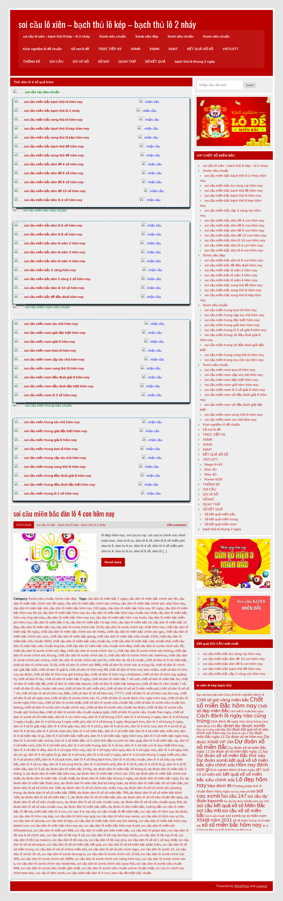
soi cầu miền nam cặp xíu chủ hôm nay (233, 375)
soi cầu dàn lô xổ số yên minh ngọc (113, 849)
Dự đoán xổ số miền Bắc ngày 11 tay (239, 751)
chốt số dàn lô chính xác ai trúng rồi (128, 665)
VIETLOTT (230, 49)
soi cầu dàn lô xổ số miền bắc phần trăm (132, 844)
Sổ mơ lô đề (80, 49)
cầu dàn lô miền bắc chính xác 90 (153, 599)
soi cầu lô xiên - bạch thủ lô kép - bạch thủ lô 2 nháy (71, 525)
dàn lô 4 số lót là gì (171, 726)
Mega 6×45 (213, 464)
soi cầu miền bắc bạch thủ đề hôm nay (54, 146)
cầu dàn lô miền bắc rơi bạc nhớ (93, 622)
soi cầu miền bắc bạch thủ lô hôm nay (232, 195)
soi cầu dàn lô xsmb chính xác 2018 (113, 854)
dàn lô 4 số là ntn (116, 726)
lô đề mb (26, 811)
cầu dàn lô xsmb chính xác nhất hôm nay (134, 627)
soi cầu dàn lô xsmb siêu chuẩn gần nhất (50, 868)
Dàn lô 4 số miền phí (51, 745)
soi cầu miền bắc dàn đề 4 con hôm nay (234, 220)
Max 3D (210, 469)
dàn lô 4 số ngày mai (141, 750)
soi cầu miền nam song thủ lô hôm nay (54, 368)
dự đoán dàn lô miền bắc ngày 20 (159, 778)
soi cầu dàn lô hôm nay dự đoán (163, 811)
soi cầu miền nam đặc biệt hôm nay (231, 380)
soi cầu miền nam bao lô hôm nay (50, 350)
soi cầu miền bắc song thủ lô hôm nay (53, 119)
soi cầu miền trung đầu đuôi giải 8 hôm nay (57, 475)
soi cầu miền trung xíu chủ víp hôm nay (234, 360)
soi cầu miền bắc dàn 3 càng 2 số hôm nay (57, 279)
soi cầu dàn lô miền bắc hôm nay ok (56, 826)
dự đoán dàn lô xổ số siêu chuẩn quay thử (151, 802)
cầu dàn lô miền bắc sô (135, 622)
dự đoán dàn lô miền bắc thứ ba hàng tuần (92, 783)
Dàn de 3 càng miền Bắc (211, 729)
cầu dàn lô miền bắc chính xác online (92, 603)
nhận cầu (152, 102)
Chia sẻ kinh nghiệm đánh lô (243, 695)
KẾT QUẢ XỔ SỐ (200, 49)
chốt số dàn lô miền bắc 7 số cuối (115, 679)
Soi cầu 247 (234, 796)
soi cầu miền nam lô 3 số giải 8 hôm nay (234, 390)
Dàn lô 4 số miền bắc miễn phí (67, 736)
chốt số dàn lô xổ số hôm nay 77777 (97, 693)
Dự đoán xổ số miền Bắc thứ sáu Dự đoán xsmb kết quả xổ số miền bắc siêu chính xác (232, 759)
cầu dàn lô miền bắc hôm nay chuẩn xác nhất (124, 613)
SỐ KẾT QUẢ (155, 61)
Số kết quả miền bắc (219, 514)
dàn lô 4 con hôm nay (71, 717)
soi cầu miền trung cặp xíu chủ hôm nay (234, 315)
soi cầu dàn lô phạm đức (149, 830)
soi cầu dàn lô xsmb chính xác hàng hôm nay (107, 859)
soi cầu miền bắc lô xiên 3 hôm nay (231, 275)
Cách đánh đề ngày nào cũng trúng (235, 721)
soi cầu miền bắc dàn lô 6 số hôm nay (53, 225)
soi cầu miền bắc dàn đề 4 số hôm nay (54, 164)
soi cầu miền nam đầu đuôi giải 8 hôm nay (57, 377)
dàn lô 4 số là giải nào (63, 726)
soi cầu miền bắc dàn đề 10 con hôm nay (235, 235)
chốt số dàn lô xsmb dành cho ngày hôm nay (133, 698)
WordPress (241, 886)
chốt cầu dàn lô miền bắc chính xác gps (135, 632)
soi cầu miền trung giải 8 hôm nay (50, 440)
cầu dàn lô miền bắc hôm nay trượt (121, 617)
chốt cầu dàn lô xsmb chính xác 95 (158, 646)
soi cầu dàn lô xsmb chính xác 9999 (47, 859)
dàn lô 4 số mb (24, 731)
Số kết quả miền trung (221, 519)
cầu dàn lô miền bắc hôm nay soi (70, 617)
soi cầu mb (209, 810)
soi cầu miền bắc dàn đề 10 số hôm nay (55, 191)
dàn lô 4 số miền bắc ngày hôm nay (116, 736)
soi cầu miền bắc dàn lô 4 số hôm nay (53, 200)
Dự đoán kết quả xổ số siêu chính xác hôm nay (232, 731)
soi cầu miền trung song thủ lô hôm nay (55, 467)
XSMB (135, 49)
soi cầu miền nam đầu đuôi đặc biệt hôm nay (59, 386)
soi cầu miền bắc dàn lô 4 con (88, 873)
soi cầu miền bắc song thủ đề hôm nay (54, 155)
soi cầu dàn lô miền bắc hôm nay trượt (112, 826)
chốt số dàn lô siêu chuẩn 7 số (163, 684)
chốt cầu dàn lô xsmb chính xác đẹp (39, 651)
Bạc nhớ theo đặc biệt (210, 694)
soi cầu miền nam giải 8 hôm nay (49, 341)
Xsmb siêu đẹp (146, 36)
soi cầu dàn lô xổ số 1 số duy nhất (152, 840)
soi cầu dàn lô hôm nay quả (75, 816)
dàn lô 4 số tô (127, 764)
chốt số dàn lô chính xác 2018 (35, 665)
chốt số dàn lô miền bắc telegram (116, 684)
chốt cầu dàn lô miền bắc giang (72, 636)
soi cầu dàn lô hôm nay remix (118, 816)
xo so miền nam (254, 816)
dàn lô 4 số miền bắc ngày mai (166, 736)
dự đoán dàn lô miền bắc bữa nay (50, 773)
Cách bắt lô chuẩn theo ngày (247, 711)
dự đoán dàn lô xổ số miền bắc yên (96, 797)
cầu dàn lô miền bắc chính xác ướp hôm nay (153, 603)
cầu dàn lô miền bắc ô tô (51, 622)
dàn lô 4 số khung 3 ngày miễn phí (60, 722)
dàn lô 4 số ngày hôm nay (66, 750)
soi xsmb (233, 815)
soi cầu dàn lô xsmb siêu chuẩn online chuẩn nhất (117, 868)
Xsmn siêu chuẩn (216, 36)
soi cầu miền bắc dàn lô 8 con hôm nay (233, 260)
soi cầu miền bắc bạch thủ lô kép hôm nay (56, 128)
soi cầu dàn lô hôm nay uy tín (162, 816)
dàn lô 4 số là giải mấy (29, 726)
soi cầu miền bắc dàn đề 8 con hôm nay (234, 230)
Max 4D (210, 474)
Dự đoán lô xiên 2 (237, 733)
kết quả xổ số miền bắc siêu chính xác (229, 777)
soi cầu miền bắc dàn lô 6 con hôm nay (233, 250)
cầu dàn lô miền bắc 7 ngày (107, 599)
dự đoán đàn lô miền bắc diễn (85, 807)
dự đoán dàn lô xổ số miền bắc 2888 (49, 793)
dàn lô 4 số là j (91, 726)
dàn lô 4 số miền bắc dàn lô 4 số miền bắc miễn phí (141, 731)
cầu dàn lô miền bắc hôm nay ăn (65, 613)
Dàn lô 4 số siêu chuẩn (128, 759)
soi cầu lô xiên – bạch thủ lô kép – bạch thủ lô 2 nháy (107, 23)
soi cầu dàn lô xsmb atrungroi (63, 854)
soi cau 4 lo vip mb (81, 811)
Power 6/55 (213, 479)
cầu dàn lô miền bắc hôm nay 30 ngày (135, 608)
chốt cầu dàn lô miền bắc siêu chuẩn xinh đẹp (99, 646)
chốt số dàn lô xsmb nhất (63, 703)
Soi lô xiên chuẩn (215, 816)
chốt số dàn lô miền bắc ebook (69, 684)
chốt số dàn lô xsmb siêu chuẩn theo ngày (140, 712)
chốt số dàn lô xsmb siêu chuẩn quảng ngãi (77, 712)
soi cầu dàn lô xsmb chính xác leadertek (46, 864)
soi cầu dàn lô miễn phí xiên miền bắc (102, 830)
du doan (225, 725)
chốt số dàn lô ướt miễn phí (85, 688)
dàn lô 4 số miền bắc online (33, 741)
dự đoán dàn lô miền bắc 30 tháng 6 (119, 769)
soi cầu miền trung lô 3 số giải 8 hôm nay (235, 330)
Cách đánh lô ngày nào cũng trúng (231, 718)
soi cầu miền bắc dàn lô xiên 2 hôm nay (54, 243)
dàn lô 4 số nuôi (73, 755)
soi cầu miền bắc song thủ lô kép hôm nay (56, 137)
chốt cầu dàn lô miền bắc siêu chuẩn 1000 (127, 636)
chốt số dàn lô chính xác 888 (79, 665)
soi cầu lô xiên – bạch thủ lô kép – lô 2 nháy (56, 36)
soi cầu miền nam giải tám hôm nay (231, 385)
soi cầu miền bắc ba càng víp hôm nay (233, 185)
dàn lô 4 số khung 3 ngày (142, 717)
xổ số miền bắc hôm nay (232, 824)
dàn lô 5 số (36, 769)
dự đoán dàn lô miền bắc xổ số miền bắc (154, 783)
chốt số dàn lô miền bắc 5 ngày (67, 679)
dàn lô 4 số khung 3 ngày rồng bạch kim (115, 722)
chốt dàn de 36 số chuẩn (126, 660)
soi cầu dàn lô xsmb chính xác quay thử (106, 864)
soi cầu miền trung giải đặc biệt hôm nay (55, 431)
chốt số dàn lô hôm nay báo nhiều (133, 670)
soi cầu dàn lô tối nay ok (69, 840)
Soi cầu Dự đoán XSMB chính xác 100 (246, 801)
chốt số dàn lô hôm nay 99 (88, 670)
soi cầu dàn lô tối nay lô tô (158, 835)
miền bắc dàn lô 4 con (50, 811)
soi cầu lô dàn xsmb (50, 873)
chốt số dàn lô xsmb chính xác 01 (75, 698)
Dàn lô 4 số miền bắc (88, 731)
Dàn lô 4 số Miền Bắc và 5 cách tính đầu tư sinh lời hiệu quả (98, 741)
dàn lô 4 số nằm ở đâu (29, 750)
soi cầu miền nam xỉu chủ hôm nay (51, 324)
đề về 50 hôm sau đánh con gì (236, 829)
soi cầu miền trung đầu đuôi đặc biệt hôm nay (59, 484)
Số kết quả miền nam (220, 524)
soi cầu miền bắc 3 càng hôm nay (50, 270)
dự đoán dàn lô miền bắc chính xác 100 (105, 773)
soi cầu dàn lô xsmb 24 (157, 849)
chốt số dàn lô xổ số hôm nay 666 (45, 693)
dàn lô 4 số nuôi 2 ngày (104, 755)
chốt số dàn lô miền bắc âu (160, 679)
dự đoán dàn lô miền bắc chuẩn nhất (48, 778)
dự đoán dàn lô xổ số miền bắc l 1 (45, 797)
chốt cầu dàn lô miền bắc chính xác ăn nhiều (73, 632)
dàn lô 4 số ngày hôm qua (105, 750)
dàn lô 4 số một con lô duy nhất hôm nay (154, 745)
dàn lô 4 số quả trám (57, 759)
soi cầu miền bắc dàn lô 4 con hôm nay (63, 513)
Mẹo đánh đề (219, 785)
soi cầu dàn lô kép (59, 821)
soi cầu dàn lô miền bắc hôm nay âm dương (105, 821)
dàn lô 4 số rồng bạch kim (92, 759)
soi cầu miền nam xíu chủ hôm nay (230, 419)
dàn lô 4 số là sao (143, 726)
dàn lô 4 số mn (112, 745)
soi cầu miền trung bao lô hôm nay (51, 449)
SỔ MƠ (103, 61)
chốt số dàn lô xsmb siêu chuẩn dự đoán (116, 707)
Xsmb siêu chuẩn (112, 36)
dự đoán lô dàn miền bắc (126, 807)
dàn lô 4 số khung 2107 (105, 717)
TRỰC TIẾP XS (109, 49)
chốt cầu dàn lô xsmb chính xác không (145, 651)
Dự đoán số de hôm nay (244, 737)
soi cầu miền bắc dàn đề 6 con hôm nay (234, 225)
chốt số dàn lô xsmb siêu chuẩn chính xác (54, 707)
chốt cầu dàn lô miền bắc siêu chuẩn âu (81, 641)
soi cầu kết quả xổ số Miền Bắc (231, 805)
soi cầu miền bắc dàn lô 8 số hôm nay (53, 234)
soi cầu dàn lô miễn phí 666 (53, 830)
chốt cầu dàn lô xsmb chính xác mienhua (137, 655)
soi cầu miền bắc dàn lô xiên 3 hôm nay (54, 252)
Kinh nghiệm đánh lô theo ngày (232, 770)
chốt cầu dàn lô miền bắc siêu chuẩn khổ (141, 641)
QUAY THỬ (127, 61)
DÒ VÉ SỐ (81, 61)
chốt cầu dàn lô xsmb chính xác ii (91, 651)
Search (250, 85)
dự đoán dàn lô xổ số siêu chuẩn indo (92, 802)
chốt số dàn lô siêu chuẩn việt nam (38, 688)
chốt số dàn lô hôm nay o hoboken (116, 674)
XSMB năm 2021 (214, 820)
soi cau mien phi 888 (243, 791)
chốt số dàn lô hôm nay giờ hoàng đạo (61, 674)
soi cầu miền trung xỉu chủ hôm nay (52, 422)
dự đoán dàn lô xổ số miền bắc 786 (102, 793)
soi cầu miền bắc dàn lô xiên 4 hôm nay (54, 261)
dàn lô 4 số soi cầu (33, 764)
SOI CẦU (56, 61)
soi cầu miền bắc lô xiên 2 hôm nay (231, 270)
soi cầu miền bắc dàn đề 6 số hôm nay (54, 173)
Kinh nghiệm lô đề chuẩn (42, 49)
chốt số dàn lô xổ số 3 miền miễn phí (132, 688)
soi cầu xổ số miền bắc (229, 812)
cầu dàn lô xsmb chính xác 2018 (79, 627)
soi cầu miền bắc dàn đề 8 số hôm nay (54, 182)
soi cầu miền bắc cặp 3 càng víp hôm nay (234, 674)
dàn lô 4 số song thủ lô (65, 764)
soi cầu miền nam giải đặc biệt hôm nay (55, 332)
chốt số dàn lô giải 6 (53, 670)
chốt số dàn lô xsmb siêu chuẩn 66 (107, 703)
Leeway (261, 886)
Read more (113, 562)
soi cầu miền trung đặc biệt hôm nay (232, 320)
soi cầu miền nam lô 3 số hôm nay (50, 395)
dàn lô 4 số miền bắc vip (160, 741)
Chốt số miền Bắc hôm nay (230, 702)
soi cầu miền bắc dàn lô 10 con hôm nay (234, 240)
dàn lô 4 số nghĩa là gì (44, 755)
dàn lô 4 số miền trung (84, 745)
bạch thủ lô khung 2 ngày (195, 61)
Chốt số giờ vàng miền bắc (223, 699)
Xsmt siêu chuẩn (181, 36)
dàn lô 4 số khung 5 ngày (164, 722)
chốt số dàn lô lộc (30, 679)
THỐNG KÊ (31, 61)
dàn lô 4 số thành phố (99, 764)
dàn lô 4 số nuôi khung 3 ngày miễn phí (151, 755)
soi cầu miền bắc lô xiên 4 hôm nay (231, 280)
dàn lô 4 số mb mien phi (53, 731)
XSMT (173, 49)
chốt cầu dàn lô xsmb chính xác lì (82, 655)
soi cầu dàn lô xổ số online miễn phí (61, 849)
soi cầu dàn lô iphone (29, 821)
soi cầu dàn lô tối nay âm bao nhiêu (112, 835)
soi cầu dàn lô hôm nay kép (33, 816)
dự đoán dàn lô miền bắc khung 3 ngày (104, 778)
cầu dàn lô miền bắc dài (30, 608)
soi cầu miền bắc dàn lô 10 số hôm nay (54, 288)
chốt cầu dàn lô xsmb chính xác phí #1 (79, 660)
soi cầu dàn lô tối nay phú (107, 840)
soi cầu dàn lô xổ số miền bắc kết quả (74, 844)
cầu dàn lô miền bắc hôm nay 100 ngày (78, 608)
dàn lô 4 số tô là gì (151, 764)
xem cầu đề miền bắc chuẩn (131, 873)
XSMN (154, 49)
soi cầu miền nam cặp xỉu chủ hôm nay (54, 359)
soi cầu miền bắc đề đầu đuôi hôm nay (54, 297)
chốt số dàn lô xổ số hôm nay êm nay (152, 693)
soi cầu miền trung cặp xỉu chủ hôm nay (55, 458)
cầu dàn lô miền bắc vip (38, 627)
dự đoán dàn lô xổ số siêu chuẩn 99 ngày (153, 797)
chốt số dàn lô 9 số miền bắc (166, 660)
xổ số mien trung (244, 820)
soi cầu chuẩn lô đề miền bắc (118, 811)
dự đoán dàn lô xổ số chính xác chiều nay (92, 788)
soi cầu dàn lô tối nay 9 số (65, 835)
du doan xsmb (250, 725)
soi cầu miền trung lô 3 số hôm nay (51, 493)
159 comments (176, 525)
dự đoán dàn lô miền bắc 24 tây (69, 769)
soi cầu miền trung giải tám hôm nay (232, 325)
